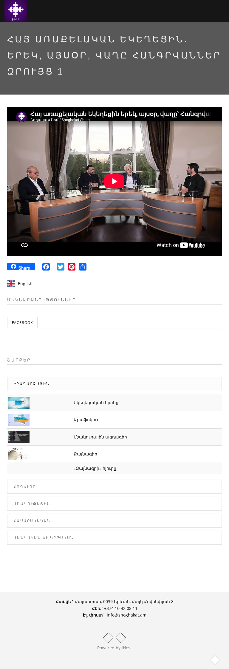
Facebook (22, 322)
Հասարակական (31, 520)
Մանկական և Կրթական (43, 537)
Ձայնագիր (85, 454)
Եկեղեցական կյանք (96, 402)
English (25, 283)
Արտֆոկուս (87, 419)
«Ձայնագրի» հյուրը (95, 468)
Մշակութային (31, 503)
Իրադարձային (31, 383)
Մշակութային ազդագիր (100, 437)
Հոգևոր (24, 486)
